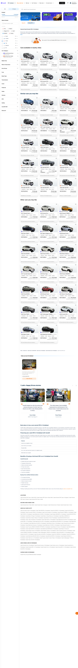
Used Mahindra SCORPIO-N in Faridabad (59, 521)
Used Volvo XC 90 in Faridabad (33, 539)
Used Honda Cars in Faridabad (51, 350)
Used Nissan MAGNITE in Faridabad (58, 514)
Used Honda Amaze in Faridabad (42, 545)
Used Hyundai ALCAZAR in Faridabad (42, 534)
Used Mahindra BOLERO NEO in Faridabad (35, 536)
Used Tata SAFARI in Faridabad (33, 528)
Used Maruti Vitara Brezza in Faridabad (49, 516)
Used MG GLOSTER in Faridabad (53, 536)
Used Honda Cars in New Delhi (27, 505)
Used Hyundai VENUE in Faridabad (33, 512)
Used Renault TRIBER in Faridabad (65, 512)
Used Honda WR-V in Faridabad (33, 547)
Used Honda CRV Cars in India (36, 499)
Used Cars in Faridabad (41, 350)
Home (21, 350)
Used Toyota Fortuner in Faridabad (64, 530)
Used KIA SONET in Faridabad (57, 510)
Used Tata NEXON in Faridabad (43, 510)
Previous (20, 16)
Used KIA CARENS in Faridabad (59, 534)
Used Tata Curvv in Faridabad (32, 538)
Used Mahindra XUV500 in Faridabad (37, 523)
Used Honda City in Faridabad (27, 545)
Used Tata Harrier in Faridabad (48, 519)
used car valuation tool (67, 488)
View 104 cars (29, 378)
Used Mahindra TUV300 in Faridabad (51, 525)
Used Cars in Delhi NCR (32, 350)
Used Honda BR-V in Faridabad (63, 532)
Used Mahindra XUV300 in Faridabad (41, 514)
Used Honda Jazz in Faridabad (57, 545)
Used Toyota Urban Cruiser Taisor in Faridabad (50, 538)
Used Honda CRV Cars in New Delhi (45, 497)
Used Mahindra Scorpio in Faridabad (34, 525)
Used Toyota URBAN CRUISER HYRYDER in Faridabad (38, 527)
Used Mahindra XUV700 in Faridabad (64, 519)
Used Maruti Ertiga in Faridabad (33, 516)
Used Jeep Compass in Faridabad (33, 519)
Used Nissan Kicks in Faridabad (33, 530)
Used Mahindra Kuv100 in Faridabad (41, 521)
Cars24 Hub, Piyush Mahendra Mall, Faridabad (30, 554)
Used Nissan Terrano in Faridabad (48, 530)
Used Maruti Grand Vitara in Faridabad (34, 517)
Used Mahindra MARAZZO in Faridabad (49, 528)
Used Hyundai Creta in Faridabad (27, 510)
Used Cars (25, 350)
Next (77, 16)
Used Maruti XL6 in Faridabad (50, 517)
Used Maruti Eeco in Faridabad (54, 523)
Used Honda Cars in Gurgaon (41, 505)
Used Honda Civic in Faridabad (48, 547)
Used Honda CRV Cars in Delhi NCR (28, 497)
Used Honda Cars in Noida (54, 505)
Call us (62, 3)
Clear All (23, 23)
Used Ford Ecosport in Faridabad (49, 512)
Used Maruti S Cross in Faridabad (58, 527)
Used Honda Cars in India (66, 505)
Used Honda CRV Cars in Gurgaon (60, 497)
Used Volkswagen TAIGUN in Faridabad (47, 532)
